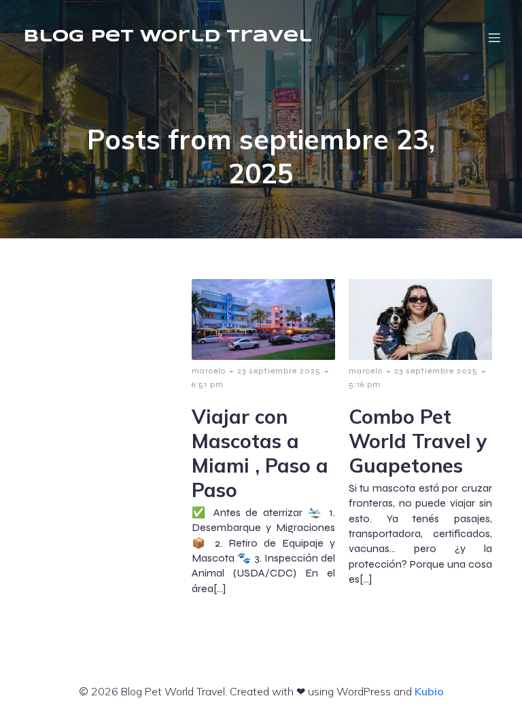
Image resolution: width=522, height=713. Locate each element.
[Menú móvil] (494, 37)
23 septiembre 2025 (279, 371)
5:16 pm (365, 384)
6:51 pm (208, 384)
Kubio (429, 691)
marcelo (209, 371)
